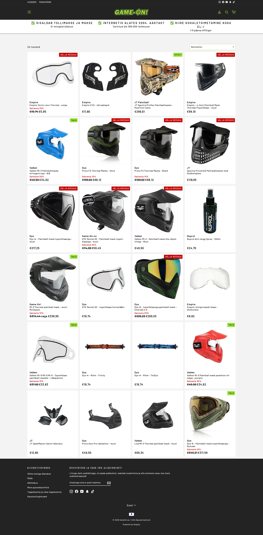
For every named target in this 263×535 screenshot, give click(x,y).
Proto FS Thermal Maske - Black (151, 170)
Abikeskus (32, 483)
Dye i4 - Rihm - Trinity (93, 375)
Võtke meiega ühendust (39, 474)
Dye (84, 167)
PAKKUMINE (45, 2)
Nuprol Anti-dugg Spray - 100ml (204, 239)
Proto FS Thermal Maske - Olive (98, 170)
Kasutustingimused (37, 496)
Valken (33, 167)
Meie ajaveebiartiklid (38, 487)
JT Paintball (142, 102)
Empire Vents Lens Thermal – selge (48, 105)
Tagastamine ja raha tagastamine (44, 492)
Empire (34, 102)
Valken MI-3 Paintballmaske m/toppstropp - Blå (44, 172)
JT (188, 167)
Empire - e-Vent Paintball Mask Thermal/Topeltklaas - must (203, 106)
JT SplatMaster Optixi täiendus (46, 443)
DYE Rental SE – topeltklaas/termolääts (103, 307)
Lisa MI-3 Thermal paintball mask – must (156, 443)
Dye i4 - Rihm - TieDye (146, 375)
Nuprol (191, 235)
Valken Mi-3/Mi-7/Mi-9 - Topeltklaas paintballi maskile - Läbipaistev (48, 376)
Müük (30, 478)
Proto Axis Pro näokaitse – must (99, 443)
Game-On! (35, 304)
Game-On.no (89, 235)
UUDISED (31, 2)
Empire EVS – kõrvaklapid (95, 105)
